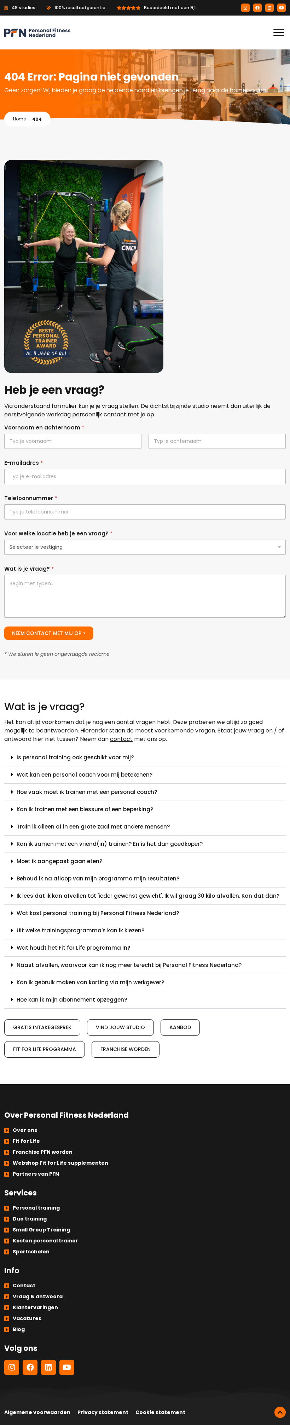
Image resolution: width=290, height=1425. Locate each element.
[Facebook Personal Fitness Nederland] (257, 8)
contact (121, 739)
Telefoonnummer (30, 498)
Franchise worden (125, 1049)
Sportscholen (31, 1251)
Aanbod (180, 1027)
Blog (19, 1329)
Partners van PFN (36, 1173)
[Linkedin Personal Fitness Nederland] (269, 8)
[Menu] (279, 32)
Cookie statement (160, 1412)
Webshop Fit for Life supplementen (60, 1162)
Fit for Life (26, 1141)
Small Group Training (41, 1229)
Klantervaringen (35, 1307)
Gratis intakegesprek (42, 1027)
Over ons (25, 1130)
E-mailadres (23, 462)
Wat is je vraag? (29, 568)
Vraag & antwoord (38, 1296)
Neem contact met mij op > (49, 633)
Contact (24, 1285)
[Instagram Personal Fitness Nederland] (245, 8)
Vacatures (27, 1318)
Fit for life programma (44, 1049)
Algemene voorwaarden (37, 1412)
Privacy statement (102, 1412)
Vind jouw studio (120, 1027)
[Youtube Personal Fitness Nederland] (281, 8)
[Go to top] (280, 1412)
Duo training (30, 1218)
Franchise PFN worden (42, 1152)
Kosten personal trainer (45, 1240)
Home (19, 119)
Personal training (36, 1207)
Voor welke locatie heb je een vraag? (58, 533)
